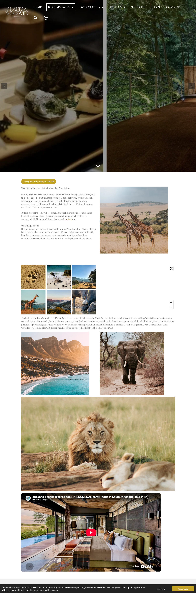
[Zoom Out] (171, 307)
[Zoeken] (35, 17)
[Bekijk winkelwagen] (46, 18)
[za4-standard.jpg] (84, 277)
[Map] (137, 287)
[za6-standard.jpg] (58, 302)
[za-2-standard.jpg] (33, 277)
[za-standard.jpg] (58, 277)
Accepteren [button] (183, 588)
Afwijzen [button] (161, 588)
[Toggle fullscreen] (171, 268)
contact (68, 219)
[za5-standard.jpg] (33, 302)
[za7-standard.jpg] (84, 302)
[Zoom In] (171, 302)
